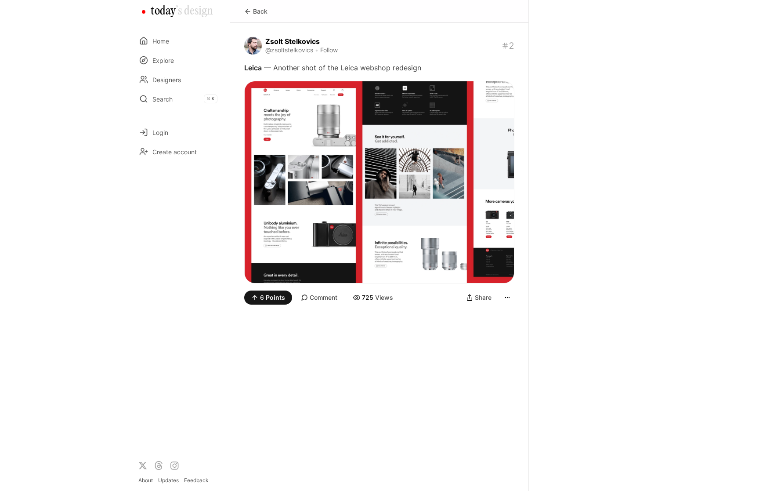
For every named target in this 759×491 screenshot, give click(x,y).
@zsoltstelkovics (289, 50)
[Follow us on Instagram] (174, 465)
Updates (168, 480)
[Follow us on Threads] (158, 465)
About (145, 480)
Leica (253, 67)
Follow (329, 50)
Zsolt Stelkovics (292, 41)
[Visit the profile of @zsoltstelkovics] (253, 46)
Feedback (196, 480)
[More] (507, 298)
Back (260, 11)
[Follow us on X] (143, 465)
